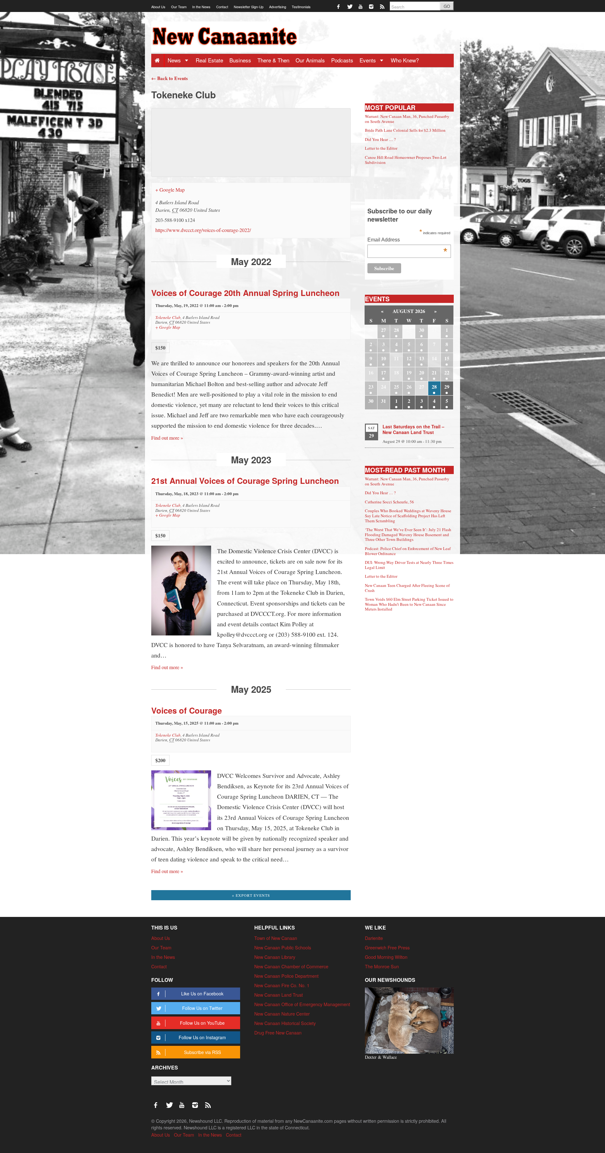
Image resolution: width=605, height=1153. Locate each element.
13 (421, 358)
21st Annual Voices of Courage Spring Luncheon (245, 480)
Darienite (374, 938)
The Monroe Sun (382, 966)
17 (383, 372)
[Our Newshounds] (409, 1019)
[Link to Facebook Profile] (339, 6)
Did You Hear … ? (380, 139)
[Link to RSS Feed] (383, 6)
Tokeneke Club (168, 317)
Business (240, 60)
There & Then (273, 60)
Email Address (407, 240)
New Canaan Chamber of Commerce (291, 966)
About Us (158, 6)
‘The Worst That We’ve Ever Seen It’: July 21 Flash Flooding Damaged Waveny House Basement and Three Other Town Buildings (408, 534)
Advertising (277, 6)
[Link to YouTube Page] (361, 6)
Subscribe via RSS (202, 1052)
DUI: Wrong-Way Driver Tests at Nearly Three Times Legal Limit (409, 564)
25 (396, 386)
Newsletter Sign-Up (248, 6)
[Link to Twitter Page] (350, 6)
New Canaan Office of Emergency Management (302, 1004)
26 (409, 386)
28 (396, 329)
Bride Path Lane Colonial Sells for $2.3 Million (405, 130)
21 (434, 372)
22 (446, 372)
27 (383, 329)
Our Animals (310, 60)
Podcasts (342, 60)
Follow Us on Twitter (202, 1008)
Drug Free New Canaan (278, 1032)
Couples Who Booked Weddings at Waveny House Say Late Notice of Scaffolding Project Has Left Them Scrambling (408, 515)
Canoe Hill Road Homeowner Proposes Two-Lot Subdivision (406, 159)
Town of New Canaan (275, 938)
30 (421, 329)
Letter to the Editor (381, 148)
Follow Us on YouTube (202, 1023)
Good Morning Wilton (386, 956)
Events (368, 60)
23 (370, 386)
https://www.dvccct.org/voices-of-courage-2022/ (203, 230)
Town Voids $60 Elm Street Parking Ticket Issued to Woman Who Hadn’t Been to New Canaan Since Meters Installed (409, 604)
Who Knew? (405, 60)
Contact (222, 6)
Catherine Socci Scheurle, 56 (389, 502)
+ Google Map (170, 189)
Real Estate (209, 60)
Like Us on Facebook (202, 993)
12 (409, 358)
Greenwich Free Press (387, 947)
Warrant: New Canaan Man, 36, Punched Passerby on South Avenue (407, 118)
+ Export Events (251, 895)
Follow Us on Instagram (202, 1037)
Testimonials (301, 6)
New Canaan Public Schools (282, 947)
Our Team (179, 6)
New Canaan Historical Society (285, 1023)
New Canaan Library (274, 956)
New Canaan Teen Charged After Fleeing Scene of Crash (407, 587)
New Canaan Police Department (286, 975)
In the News (201, 6)
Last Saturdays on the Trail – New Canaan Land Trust (413, 429)
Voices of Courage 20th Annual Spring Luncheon (245, 292)
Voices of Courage (186, 710)
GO (447, 6)
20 (421, 372)
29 (446, 386)
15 (446, 358)
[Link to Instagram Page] (372, 6)
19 (409, 372)
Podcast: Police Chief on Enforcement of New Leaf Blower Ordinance (408, 551)
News (175, 60)
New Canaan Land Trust (278, 994)
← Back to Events (169, 78)
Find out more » (167, 437)
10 (383, 358)
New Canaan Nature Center (282, 1013)
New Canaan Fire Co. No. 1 (281, 985)
